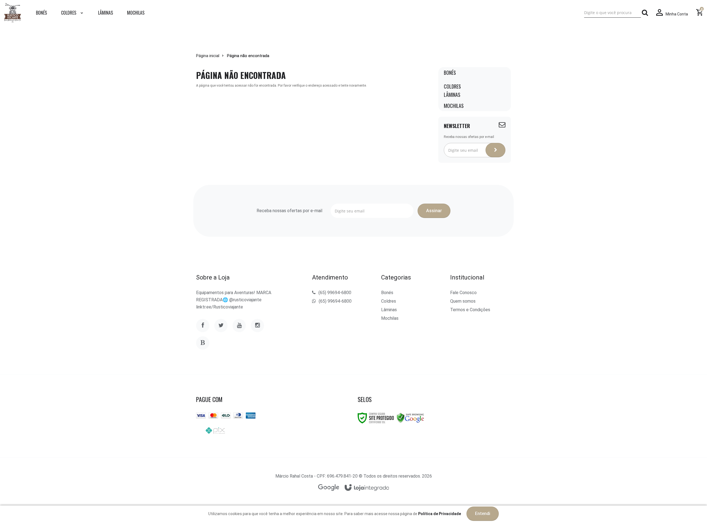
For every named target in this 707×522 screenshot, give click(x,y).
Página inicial (207, 55)
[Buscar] (645, 13)
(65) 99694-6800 (334, 292)
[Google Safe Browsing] (410, 418)
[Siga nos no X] (221, 325)
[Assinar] (495, 150)
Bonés (387, 292)
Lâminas (389, 309)
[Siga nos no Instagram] (257, 325)
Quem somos (463, 301)
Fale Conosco (463, 292)
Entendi (482, 513)
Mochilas (390, 318)
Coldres (388, 301)
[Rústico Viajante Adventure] (12, 12)
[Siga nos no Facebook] (202, 325)
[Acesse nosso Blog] (202, 343)
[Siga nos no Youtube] (239, 325)
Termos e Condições (470, 309)
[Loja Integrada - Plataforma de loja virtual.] (367, 488)
